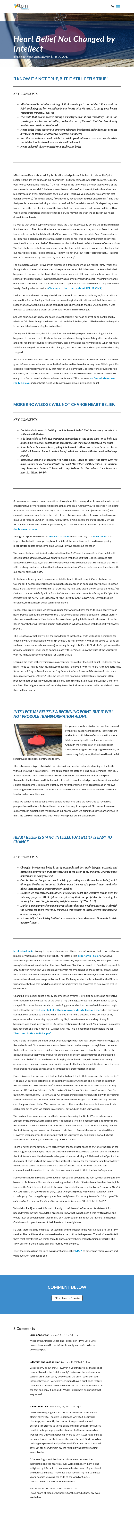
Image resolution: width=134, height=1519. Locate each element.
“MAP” (78, 1250)
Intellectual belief (24, 950)
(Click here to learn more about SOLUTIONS (74, 288)
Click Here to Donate (67, 1298)
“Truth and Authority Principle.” (32, 1033)
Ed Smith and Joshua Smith (33, 56)
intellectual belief (59, 536)
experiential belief (88, 955)
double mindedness (25, 529)
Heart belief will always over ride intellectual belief (70, 1009)
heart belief (99, 536)
